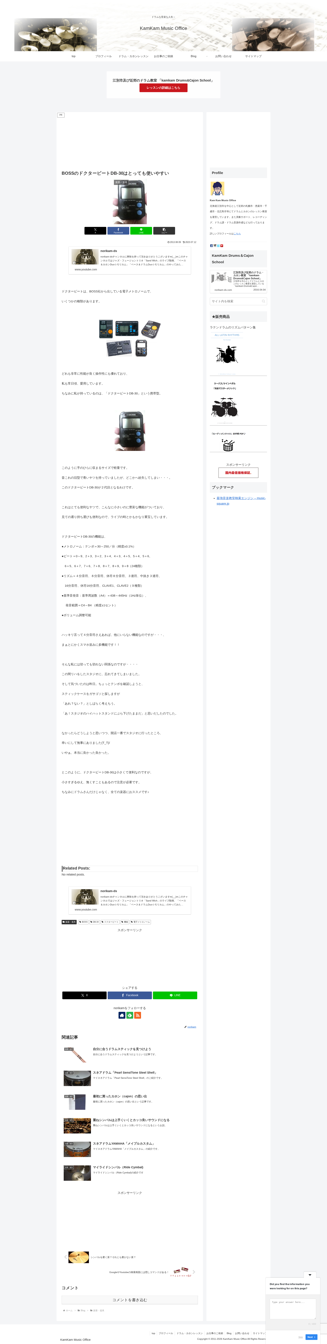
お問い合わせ (242, 1333)
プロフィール (166, 1333)
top (153, 1333)
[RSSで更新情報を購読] (137, 1015)
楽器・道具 (70, 922)
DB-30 (96, 922)
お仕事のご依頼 (214, 1333)
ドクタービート (111, 922)
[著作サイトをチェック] (122, 1015)
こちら (237, 233)
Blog (229, 1333)
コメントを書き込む (129, 1300)
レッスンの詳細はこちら (163, 87)
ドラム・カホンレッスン (190, 1333)
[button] (164, 231)
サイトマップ (260, 1333)
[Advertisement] (130, 142)
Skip (300, 1337)
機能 (126, 922)
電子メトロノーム (142, 922)
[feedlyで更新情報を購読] (129, 1015)
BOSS (85, 922)
